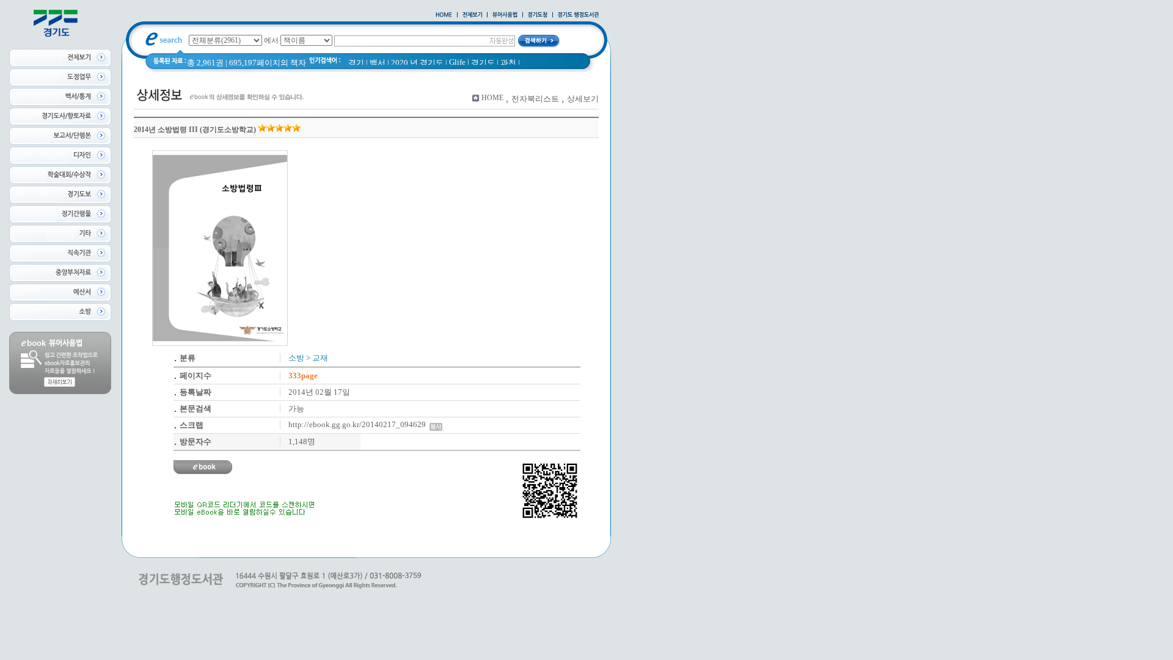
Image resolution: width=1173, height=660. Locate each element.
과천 (508, 62)
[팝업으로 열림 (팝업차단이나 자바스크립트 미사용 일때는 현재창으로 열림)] (504, 15)
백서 (378, 62)
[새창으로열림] (537, 15)
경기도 (483, 62)
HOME (492, 98)
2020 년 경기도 (417, 62)
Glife (457, 62)
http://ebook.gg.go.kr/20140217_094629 (358, 424)
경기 (356, 62)
